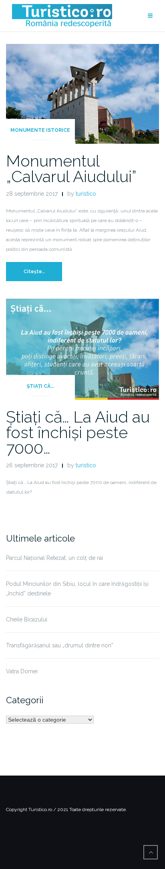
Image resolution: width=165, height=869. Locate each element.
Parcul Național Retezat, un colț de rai (54, 558)
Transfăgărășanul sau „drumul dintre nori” (59, 645)
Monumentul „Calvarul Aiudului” (71, 168)
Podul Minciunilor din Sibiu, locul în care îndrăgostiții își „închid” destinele (77, 589)
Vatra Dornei (22, 671)
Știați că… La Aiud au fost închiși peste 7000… (78, 432)
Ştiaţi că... (40, 386)
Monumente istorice (40, 130)
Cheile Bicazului (26, 619)
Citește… (34, 271)
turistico (86, 193)
